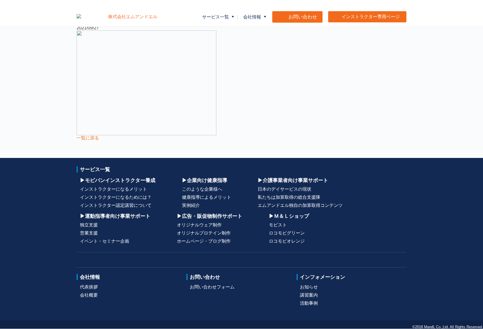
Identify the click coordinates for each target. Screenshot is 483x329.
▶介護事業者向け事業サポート (293, 180)
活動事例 (309, 303)
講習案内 (309, 295)
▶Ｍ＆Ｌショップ (289, 216)
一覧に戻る (88, 138)
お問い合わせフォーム (212, 287)
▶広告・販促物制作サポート (209, 216)
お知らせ (309, 287)
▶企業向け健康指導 (204, 180)
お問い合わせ (205, 277)
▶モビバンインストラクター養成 (117, 180)
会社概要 (89, 295)
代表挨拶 (89, 287)
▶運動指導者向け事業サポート (115, 216)
